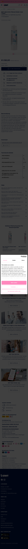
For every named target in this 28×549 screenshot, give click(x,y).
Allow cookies (14, 282)
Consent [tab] (5, 260)
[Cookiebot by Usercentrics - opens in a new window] (21, 257)
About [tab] (23, 260)
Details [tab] (14, 260)
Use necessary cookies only (14, 291)
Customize (13, 286)
